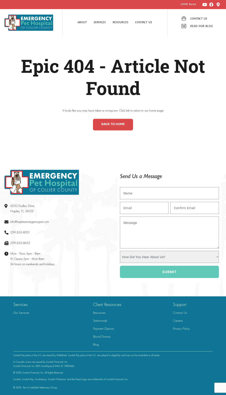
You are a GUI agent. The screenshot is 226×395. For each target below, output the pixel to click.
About (82, 22)
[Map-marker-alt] (218, 4)
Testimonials (100, 320)
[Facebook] (211, 4)
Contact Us (143, 22)
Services (100, 22)
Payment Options (103, 328)
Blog (96, 344)
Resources (120, 22)
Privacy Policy (181, 328)
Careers (178, 320)
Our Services (21, 312)
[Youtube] (205, 4)
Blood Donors (102, 336)
